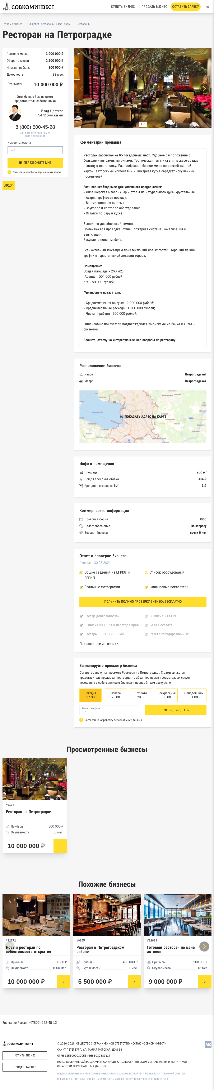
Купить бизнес (123, 6)
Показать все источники (98, 644)
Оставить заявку (185, 6)
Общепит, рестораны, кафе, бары (49, 24)
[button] (204, 89)
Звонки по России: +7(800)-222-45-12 (30, 1022)
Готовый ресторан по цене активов (171, 949)
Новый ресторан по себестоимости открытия (28, 949)
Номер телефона (19, 142)
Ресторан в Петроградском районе (100, 949)
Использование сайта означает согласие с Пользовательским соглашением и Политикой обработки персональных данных (122, 1064)
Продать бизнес (154, 6)
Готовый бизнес (12, 24)
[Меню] (207, 6)
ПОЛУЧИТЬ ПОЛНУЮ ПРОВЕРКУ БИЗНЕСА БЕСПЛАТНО (143, 601)
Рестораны (83, 24)
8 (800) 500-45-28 (35, 127)
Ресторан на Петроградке (28, 812)
